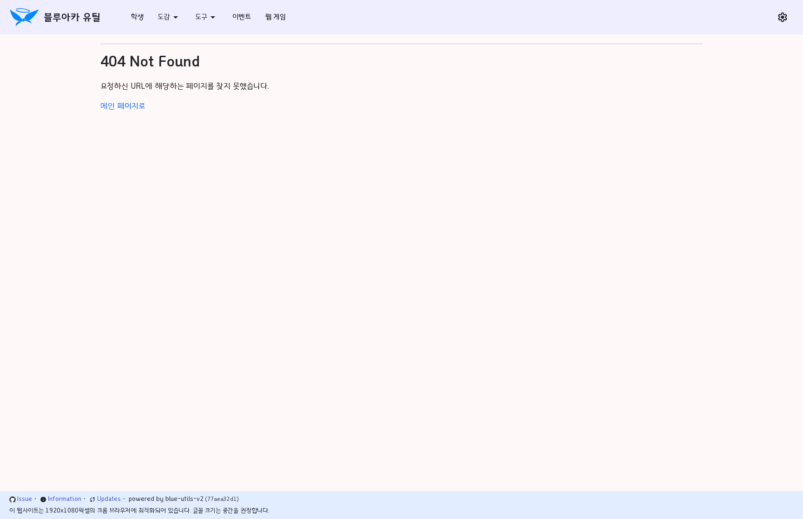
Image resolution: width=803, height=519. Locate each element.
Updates (109, 499)
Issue (24, 499)
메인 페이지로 (122, 106)
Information (64, 499)
